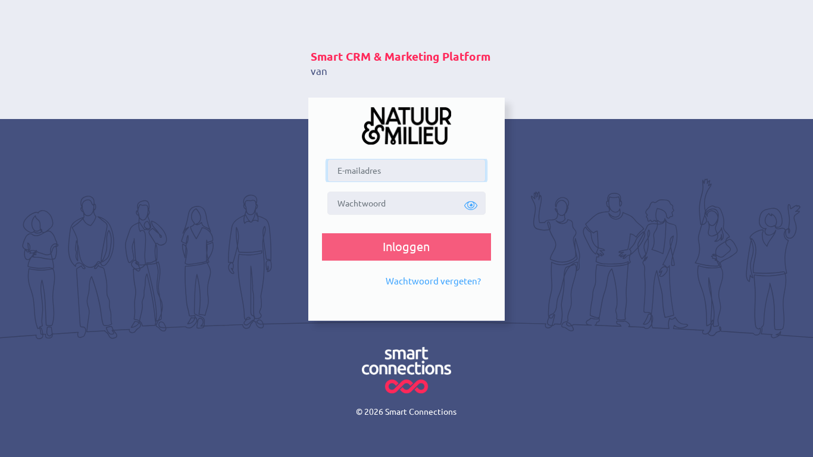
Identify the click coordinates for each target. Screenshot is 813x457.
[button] (471, 206)
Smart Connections (420, 412)
